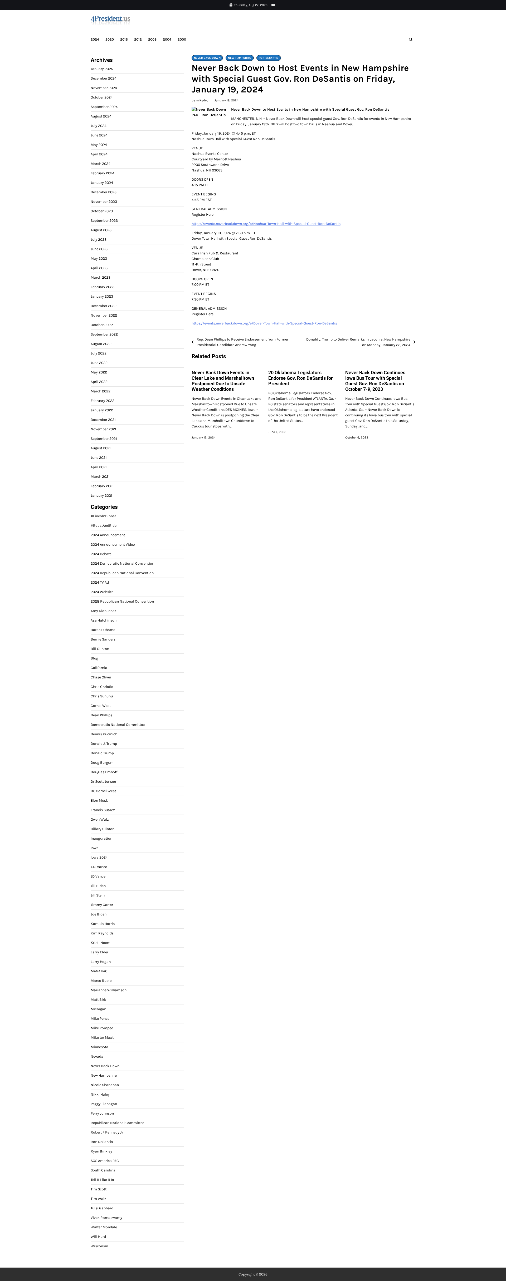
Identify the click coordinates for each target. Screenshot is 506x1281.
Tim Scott (98, 1189)
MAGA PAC (99, 971)
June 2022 (99, 363)
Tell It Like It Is (102, 1179)
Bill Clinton (100, 649)
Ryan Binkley (101, 1151)
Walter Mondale (104, 1227)
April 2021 (99, 467)
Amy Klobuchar (103, 611)
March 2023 (100, 277)
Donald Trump (102, 753)
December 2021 (103, 419)
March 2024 (100, 163)
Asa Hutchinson (103, 620)
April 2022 (99, 382)
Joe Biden (98, 914)
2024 (95, 39)
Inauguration (101, 838)
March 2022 (100, 391)
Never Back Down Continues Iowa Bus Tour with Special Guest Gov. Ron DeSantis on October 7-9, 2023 (375, 381)
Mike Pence (100, 1018)
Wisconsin (99, 1246)
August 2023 (101, 230)
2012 (138, 39)
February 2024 (102, 173)
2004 (167, 39)
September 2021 (104, 438)
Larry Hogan (101, 961)
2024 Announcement (108, 535)
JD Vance (98, 876)
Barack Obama (103, 630)
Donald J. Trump (104, 743)
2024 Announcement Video (113, 544)
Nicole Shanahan (105, 1085)
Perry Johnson (102, 1113)
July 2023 (98, 239)
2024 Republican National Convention (122, 573)
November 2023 (104, 201)
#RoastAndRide (103, 525)
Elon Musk (99, 800)
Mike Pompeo (102, 1028)
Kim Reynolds (102, 933)
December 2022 (103, 306)
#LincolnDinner (103, 516)
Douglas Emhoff (104, 772)
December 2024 (103, 78)
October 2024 (102, 97)
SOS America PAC (105, 1161)
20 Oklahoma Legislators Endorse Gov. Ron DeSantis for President (300, 378)
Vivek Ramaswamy (106, 1217)
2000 (182, 39)
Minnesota (99, 1047)
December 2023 (103, 192)
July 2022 (98, 353)
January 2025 (102, 69)
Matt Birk (98, 999)
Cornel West (101, 705)
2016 (124, 39)
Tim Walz (98, 1198)
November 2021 (103, 429)
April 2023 (99, 268)
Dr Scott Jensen (103, 781)
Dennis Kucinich (104, 734)
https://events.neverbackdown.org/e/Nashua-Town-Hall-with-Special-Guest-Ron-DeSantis (266, 223)
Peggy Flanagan (104, 1104)
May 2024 (99, 144)
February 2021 (102, 486)
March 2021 (100, 476)
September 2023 (104, 220)
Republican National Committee (117, 1123)
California (99, 668)
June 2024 (99, 135)
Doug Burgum (102, 762)
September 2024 (104, 107)
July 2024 (98, 126)
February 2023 (102, 287)
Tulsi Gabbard (102, 1208)
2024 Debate (101, 554)
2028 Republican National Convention (122, 601)
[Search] (410, 39)
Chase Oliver (101, 677)
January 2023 (102, 296)
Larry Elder (99, 952)
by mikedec (200, 100)
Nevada (97, 1056)
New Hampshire (239, 58)
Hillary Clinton (102, 829)
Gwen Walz (100, 819)
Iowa (95, 848)
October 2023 (102, 211)
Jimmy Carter (102, 905)
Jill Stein (98, 895)
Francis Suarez (103, 810)
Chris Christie (102, 686)
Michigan (98, 1009)
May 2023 (99, 258)
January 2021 (101, 495)
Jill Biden (98, 886)
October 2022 (102, 325)
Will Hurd (98, 1236)
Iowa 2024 (99, 857)
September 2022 (104, 334)
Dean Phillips (101, 715)
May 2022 (99, 372)
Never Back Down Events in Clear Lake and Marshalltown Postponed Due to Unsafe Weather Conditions (223, 381)
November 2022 (104, 315)
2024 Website (102, 592)
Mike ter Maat (102, 1037)
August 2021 (101, 448)
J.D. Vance (99, 867)
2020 (109, 39)
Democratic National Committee (118, 724)
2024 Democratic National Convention (122, 563)
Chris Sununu (102, 696)
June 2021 (99, 457)
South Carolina (103, 1170)
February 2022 (102, 400)
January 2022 (102, 410)
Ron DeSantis (269, 58)
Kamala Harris (103, 924)
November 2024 (104, 88)
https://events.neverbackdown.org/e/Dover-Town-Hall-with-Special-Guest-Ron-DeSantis (264, 323)
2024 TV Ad (100, 582)
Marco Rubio (101, 980)
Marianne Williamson (108, 990)
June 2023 (99, 249)
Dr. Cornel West (103, 791)
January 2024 (102, 182)
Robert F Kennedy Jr (107, 1132)
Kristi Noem (100, 942)
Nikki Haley (100, 1094)
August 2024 (101, 116)
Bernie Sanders (103, 639)
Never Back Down (207, 58)
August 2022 (101, 344)
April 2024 (99, 154)
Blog (94, 658)
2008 (152, 39)
